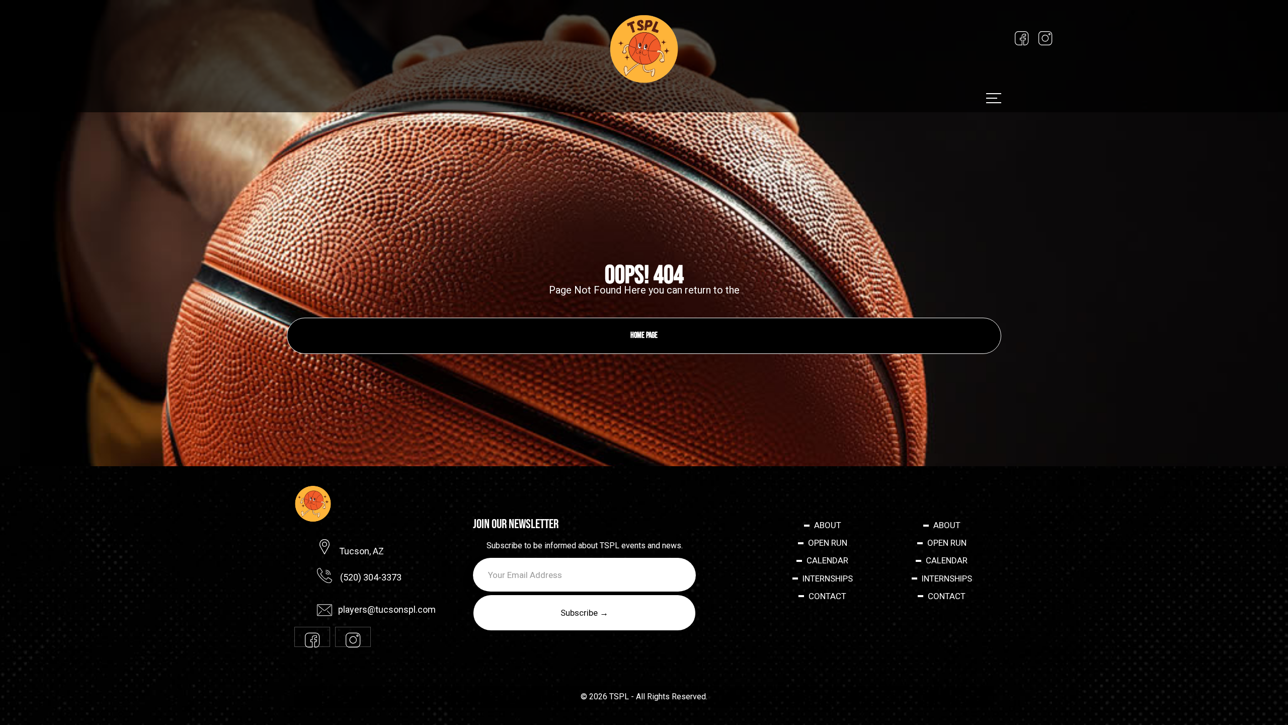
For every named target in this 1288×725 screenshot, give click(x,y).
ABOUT (827, 525)
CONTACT (827, 597)
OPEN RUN (827, 543)
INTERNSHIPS (827, 579)
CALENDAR (827, 561)
